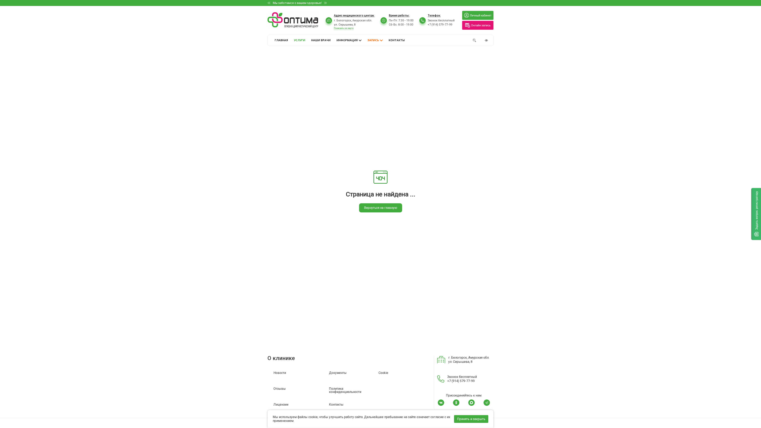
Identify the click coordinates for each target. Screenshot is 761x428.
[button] (756, 214)
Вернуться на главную (380, 208)
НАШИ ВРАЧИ (321, 40)
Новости (279, 373)
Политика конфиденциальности (345, 390)
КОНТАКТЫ (397, 40)
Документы (338, 373)
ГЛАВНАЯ (281, 40)
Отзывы (279, 389)
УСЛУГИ (299, 40)
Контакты (336, 404)
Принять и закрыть (471, 419)
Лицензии (280, 404)
